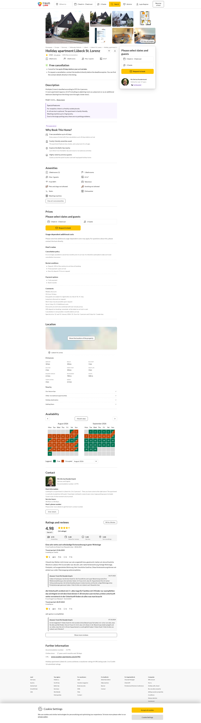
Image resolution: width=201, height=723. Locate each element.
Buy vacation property (154, 689)
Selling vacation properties (155, 692)
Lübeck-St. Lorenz (96, 47)
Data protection (152, 698)
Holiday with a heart (153, 686)
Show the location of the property (81, 338)
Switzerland (33, 686)
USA (31, 692)
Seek (78, 679)
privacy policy (43, 717)
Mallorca (56, 679)
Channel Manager (130, 679)
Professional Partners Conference (134, 686)
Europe (57, 47)
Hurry (150, 683)
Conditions (151, 695)
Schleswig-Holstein (75, 47)
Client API (127, 683)
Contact (79, 695)
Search (116, 4)
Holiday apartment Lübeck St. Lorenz (114, 47)
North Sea (56, 683)
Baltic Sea (56, 686)
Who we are (151, 679)
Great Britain (34, 689)
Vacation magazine (82, 683)
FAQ (78, 692)
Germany (64, 47)
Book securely (81, 686)
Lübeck (86, 47)
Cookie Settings (147, 717)
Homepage (49, 47)
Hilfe (78, 689)
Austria (32, 683)
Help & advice (105, 683)
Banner (103, 686)
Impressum (151, 701)
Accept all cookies (147, 710)
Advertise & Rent (105, 679)
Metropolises (57, 695)
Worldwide (57, 692)
